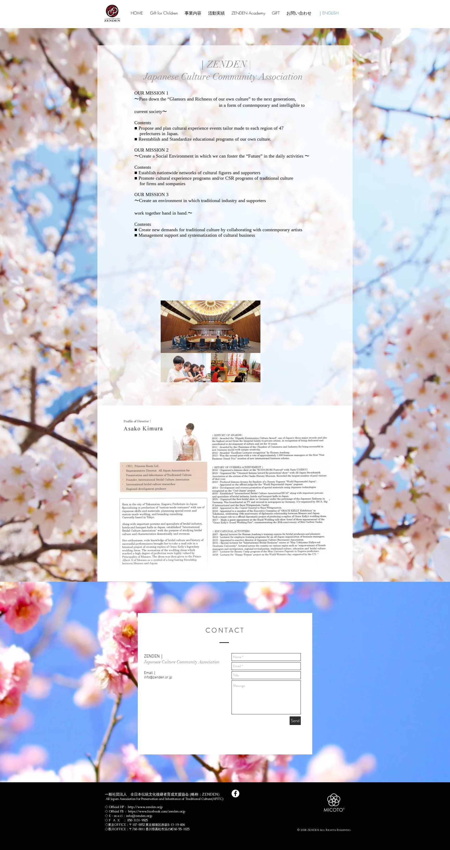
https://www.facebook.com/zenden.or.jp (156, 811)
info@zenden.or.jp (158, 677)
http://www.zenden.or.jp (145, 807)
